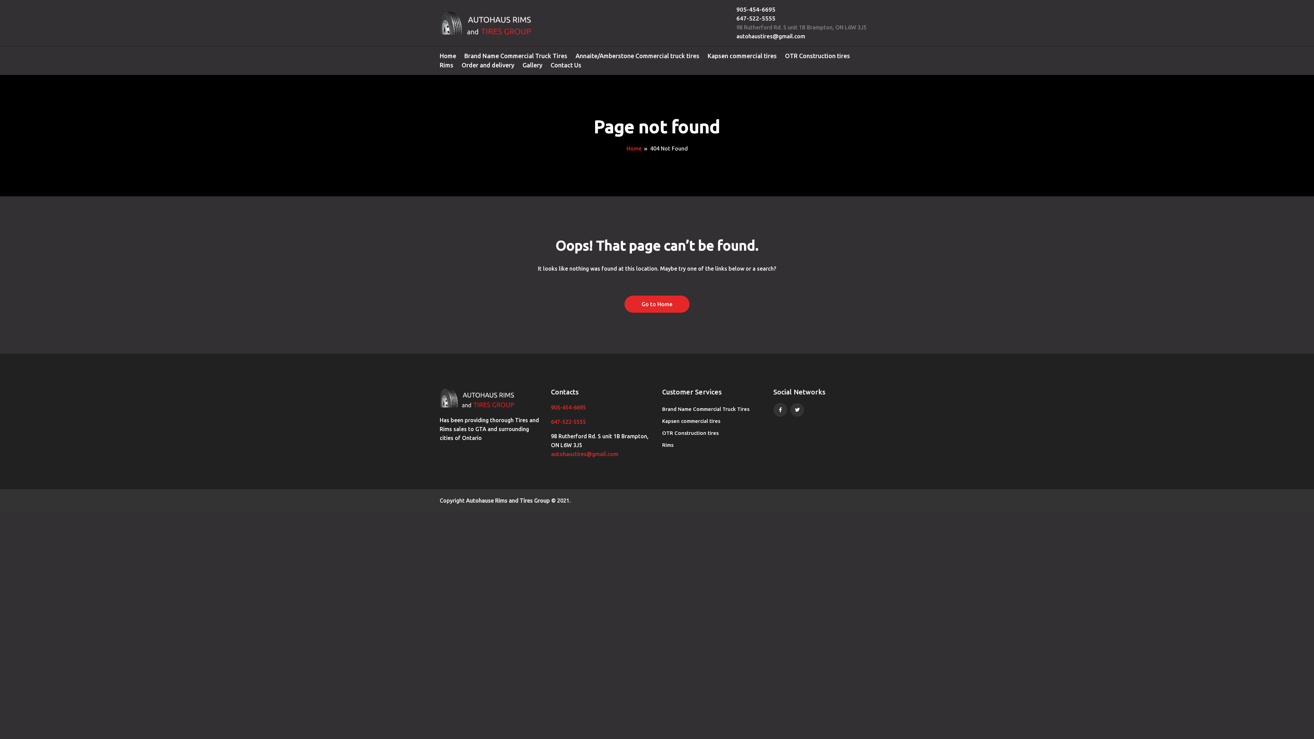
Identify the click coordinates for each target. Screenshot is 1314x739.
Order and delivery (488, 65)
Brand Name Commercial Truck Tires (515, 55)
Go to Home (657, 304)
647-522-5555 (755, 18)
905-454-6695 (755, 9)
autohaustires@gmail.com (770, 36)
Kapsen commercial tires (742, 55)
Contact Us (566, 65)
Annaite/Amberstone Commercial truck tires (637, 55)
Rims (446, 65)
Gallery (532, 65)
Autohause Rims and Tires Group (508, 500)
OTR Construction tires (817, 55)
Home (448, 55)
